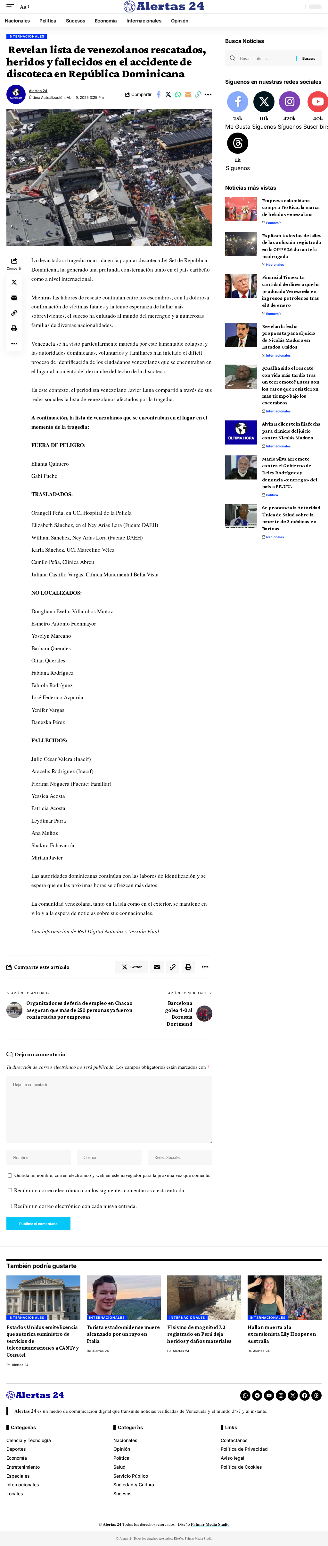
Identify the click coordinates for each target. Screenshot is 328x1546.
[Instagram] (290, 111)
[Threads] (237, 152)
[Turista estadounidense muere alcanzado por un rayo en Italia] (124, 1297)
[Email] (188, 94)
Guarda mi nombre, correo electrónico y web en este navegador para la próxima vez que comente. (112, 1175)
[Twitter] (264, 111)
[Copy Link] (197, 94)
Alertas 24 (38, 91)
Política (272, 495)
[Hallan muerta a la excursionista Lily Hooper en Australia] (285, 1297)
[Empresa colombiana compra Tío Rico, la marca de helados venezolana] (241, 209)
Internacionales (27, 36)
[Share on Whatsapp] (178, 94)
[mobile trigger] (11, 7)
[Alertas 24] (164, 6)
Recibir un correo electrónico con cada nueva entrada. (75, 1206)
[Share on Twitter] (168, 94)
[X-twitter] (293, 1395)
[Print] (14, 328)
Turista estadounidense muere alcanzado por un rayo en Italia (123, 1334)
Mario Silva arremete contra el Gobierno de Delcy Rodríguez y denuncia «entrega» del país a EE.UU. (289, 472)
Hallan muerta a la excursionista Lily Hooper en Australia (282, 1334)
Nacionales (275, 264)
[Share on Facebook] (158, 94)
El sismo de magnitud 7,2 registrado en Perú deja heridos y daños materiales (199, 1334)
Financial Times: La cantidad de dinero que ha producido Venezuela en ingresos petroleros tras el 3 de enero (291, 291)
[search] (299, 7)
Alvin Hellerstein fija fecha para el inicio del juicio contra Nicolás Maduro (291, 430)
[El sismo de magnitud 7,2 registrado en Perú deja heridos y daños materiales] (204, 1297)
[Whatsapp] (245, 1395)
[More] (207, 94)
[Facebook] (237, 111)
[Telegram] (257, 1395)
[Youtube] (269, 1395)
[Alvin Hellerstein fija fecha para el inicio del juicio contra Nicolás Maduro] (241, 432)
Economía (274, 223)
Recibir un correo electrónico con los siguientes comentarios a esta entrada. (99, 1190)
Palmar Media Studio (210, 1524)
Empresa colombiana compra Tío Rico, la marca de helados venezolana (291, 207)
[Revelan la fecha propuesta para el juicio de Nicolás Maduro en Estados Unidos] (241, 335)
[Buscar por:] (265, 58)
